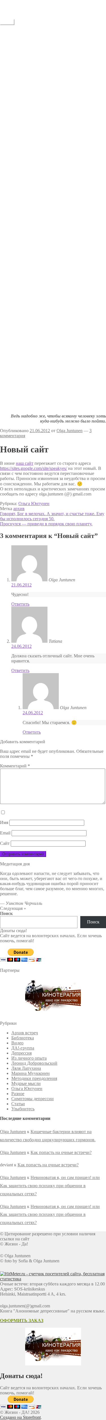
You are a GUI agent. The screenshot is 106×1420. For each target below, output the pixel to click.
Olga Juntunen (70, 430)
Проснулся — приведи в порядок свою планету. (46, 523)
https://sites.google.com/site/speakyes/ (33, 468)
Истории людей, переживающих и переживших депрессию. (56, 141)
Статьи (18, 128)
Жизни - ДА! (12, 2)
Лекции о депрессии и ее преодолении (60, 168)
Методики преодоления (34, 1078)
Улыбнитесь (22, 199)
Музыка (30, 194)
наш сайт (24, 463)
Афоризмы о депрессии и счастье (55, 158)
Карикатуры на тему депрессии (53, 204)
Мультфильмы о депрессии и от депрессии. (64, 184)
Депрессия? (22, 108)
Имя (4, 822)
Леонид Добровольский (34, 1063)
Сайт (5, 843)
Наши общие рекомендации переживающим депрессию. (50, 65)
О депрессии (23, 153)
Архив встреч (24, 1032)
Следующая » (13, 908)
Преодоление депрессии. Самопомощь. (60, 123)
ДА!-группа (22, 37)
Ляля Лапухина (26, 1068)
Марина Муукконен (30, 1073)
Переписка (33, 148)
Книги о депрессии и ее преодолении (59, 163)
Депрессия (21, 1053)
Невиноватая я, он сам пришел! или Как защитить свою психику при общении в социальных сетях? (50, 1185)
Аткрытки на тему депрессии (51, 209)
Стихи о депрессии (41, 189)
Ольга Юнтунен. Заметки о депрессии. (60, 133)
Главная (19, 32)
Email (5, 832)
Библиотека (22, 1037)
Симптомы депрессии (32, 1098)
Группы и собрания (41, 72)
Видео (17, 1043)
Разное (17, 1093)
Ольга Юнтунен (33, 503)
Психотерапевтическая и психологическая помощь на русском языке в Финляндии (63, 85)
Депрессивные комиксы (46, 214)
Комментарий (15, 765)
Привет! (30, 42)
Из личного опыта (29, 1058)
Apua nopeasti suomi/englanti (49, 92)
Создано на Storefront (20, 1417)
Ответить (20, 604)
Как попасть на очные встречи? (61, 1152)
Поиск (6, 913)
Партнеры (32, 103)
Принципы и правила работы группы (59, 47)
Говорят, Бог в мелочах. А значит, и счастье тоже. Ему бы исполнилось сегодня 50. (52, 516)
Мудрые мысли (26, 1083)
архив (19, 508)
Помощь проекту (39, 97)
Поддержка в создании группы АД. (57, 77)
